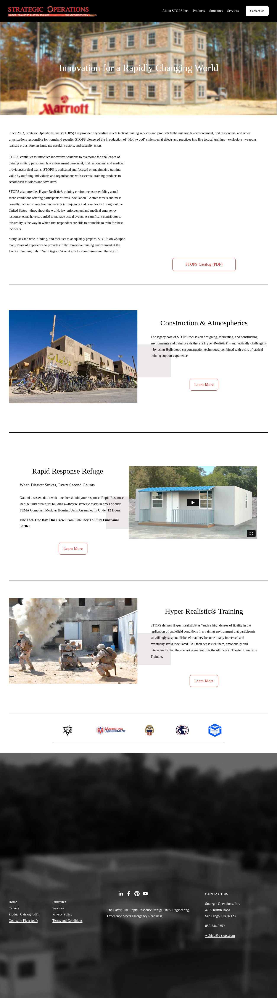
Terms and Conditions (67, 920)
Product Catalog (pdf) (23, 914)
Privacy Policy (62, 914)
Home (13, 902)
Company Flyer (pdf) (23, 920)
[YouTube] (145, 893)
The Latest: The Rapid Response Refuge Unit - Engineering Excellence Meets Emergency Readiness (148, 913)
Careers (14, 908)
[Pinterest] (137, 893)
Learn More (204, 384)
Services (58, 908)
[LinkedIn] (120, 893)
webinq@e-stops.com (220, 935)
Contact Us (257, 11)
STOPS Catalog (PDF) (204, 264)
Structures (59, 902)
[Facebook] (128, 893)
